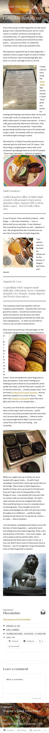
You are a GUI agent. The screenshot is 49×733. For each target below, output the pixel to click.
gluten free (29, 633)
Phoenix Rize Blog (16, 6)
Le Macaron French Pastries (24, 392)
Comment (36, 698)
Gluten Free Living (29, 14)
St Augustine (40, 633)
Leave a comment (12, 629)
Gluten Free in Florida (12, 14)
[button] (45, 3)
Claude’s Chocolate (21, 398)
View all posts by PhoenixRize (17, 619)
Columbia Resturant (14, 633)
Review (41, 14)
